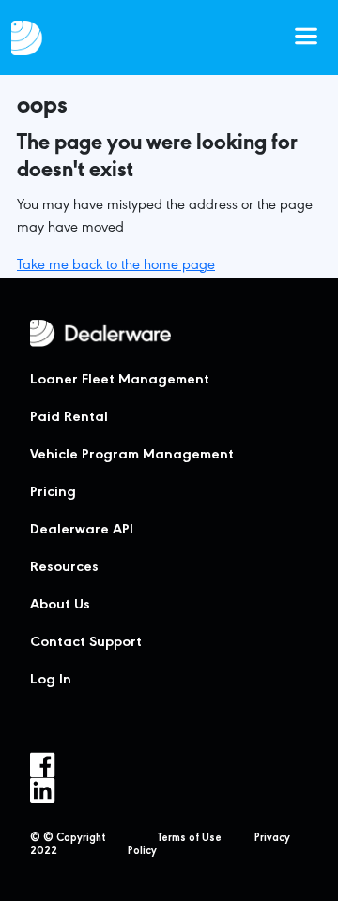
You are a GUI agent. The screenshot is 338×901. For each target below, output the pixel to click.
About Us (60, 605)
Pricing (53, 493)
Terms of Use (190, 839)
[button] (306, 37)
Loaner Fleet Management (119, 380)
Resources (64, 568)
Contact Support (86, 643)
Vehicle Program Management (132, 455)
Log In (50, 680)
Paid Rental (69, 418)
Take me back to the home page (116, 266)
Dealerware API (81, 530)
